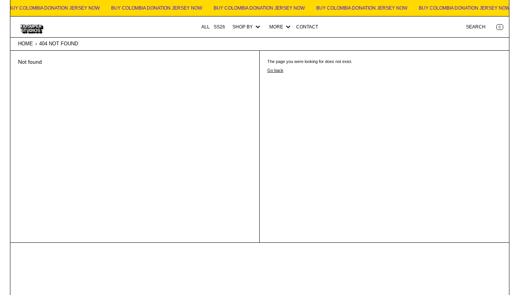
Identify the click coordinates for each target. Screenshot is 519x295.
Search (476, 27)
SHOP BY (242, 27)
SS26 (219, 27)
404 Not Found (58, 43)
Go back (275, 70)
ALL (205, 27)
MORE (276, 27)
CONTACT (307, 27)
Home (25, 43)
